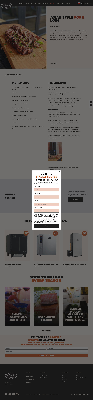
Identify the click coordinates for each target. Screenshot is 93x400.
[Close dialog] (59, 171)
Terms (52, 222)
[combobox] (36, 210)
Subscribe (46, 225)
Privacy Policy (47, 222)
